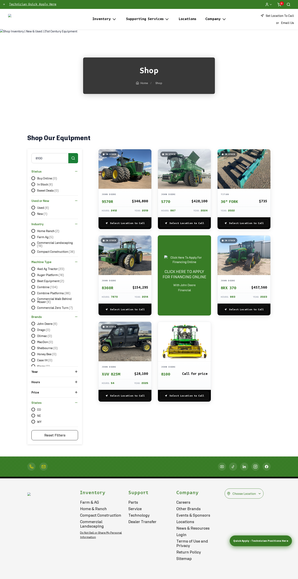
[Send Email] (44, 467)
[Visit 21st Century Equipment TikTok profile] (233, 467)
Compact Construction (100, 515)
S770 (165, 201)
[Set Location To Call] (31, 467)
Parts (133, 502)
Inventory (101, 19)
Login (181, 534)
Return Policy (188, 552)
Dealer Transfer (142, 521)
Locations (187, 19)
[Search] (288, 4)
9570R (107, 201)
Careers (183, 502)
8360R (107, 288)
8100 (165, 374)
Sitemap (184, 558)
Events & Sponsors (193, 515)
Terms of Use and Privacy (192, 543)
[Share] (146, 181)
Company (213, 19)
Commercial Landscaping (92, 523)
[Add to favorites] (146, 156)
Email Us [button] (287, 23)
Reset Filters (54, 435)
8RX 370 (228, 288)
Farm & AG (89, 502)
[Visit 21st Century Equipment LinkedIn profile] (244, 467)
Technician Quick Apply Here (32, 4)
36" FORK (229, 201)
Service (135, 508)
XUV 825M (111, 374)
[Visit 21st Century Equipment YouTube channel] (222, 467)
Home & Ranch (93, 508)
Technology (139, 515)
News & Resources (193, 528)
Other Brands (188, 508)
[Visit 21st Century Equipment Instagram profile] (255, 467)
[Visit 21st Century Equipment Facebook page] (267, 467)
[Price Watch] (146, 164)
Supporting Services (145, 19)
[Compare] (146, 173)
